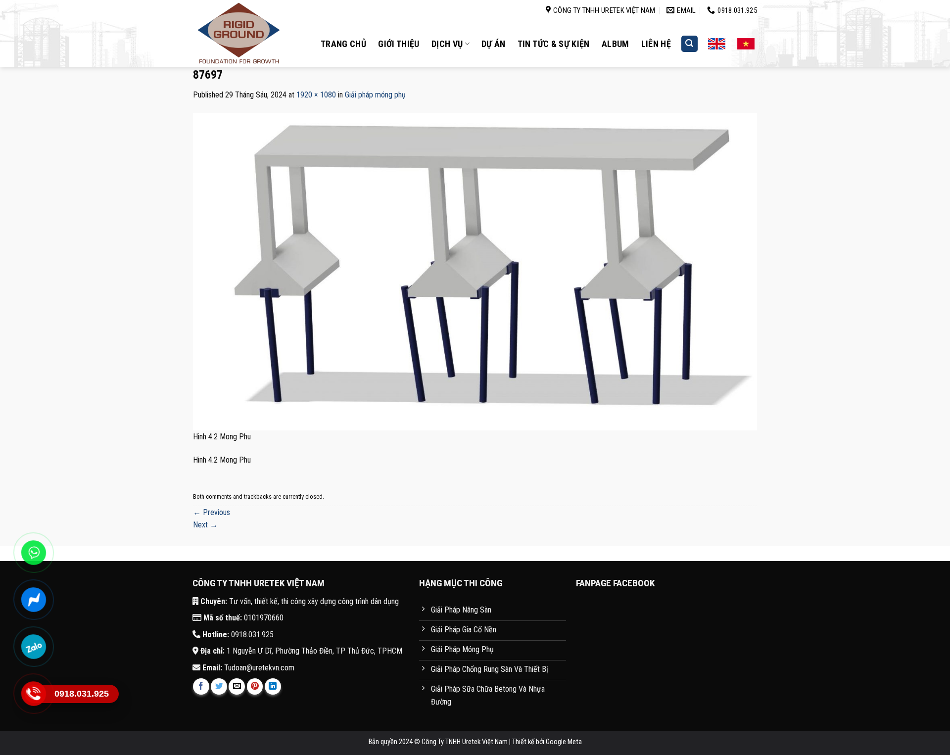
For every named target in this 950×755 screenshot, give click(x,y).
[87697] (475, 271)
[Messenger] (33, 599)
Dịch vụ (447, 44)
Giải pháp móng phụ (375, 94)
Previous (211, 512)
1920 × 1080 (316, 94)
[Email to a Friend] (237, 686)
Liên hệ (656, 44)
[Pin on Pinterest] (255, 686)
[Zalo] (33, 646)
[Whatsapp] (33, 552)
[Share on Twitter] (219, 686)
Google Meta (564, 742)
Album (615, 44)
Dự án (493, 44)
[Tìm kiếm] (689, 44)
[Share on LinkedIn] (273, 686)
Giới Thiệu (399, 44)
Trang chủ (343, 44)
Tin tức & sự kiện (554, 44)
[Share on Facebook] (201, 686)
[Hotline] (33, 693)
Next (205, 524)
